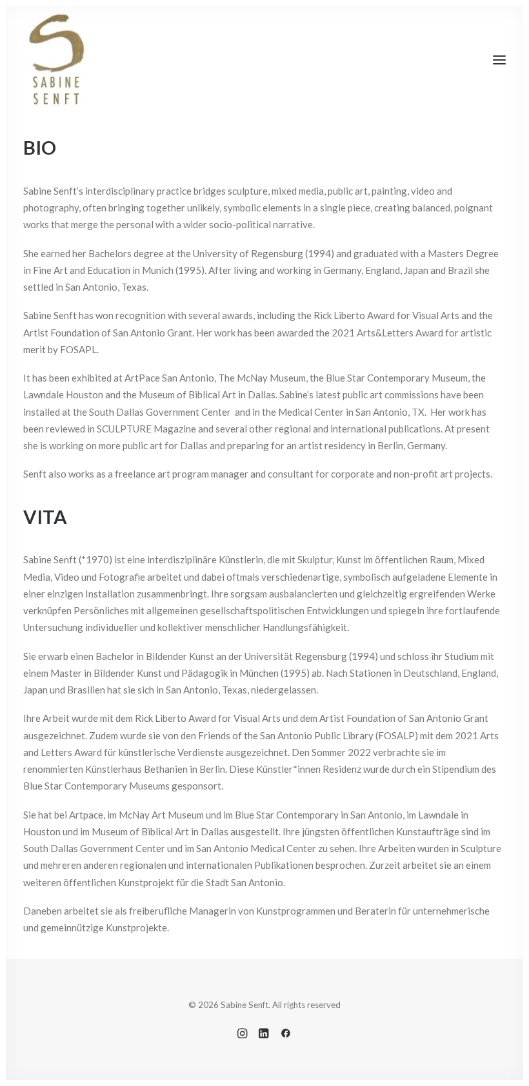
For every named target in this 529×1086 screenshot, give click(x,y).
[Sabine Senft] (55, 60)
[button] (499, 60)
